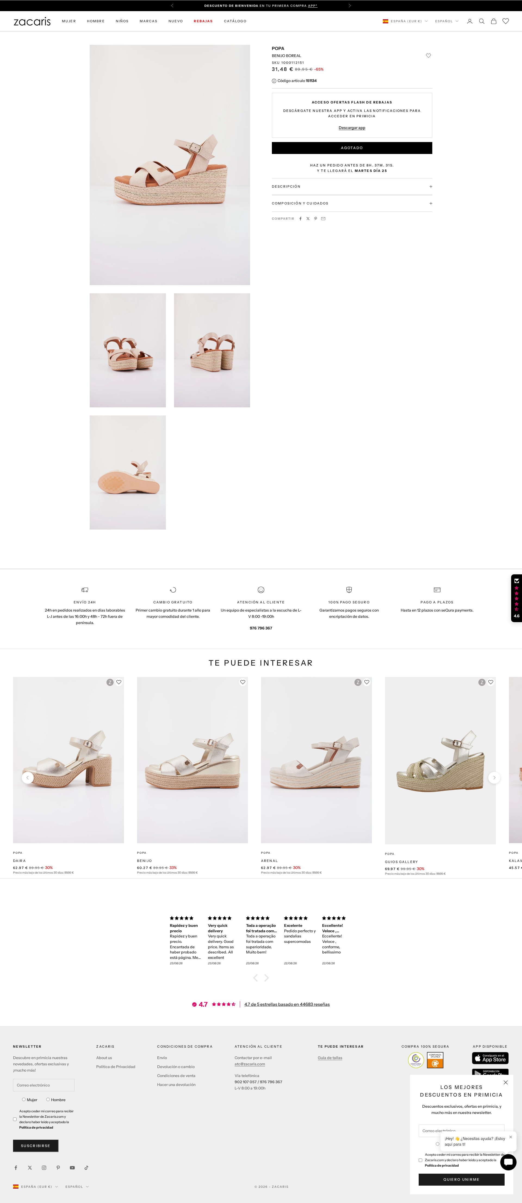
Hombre (58, 1099)
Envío (162, 1057)
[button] (257, 977)
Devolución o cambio (176, 1066)
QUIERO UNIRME (461, 1179)
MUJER (69, 21)
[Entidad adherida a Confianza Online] (425, 1060)
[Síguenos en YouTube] (72, 1167)
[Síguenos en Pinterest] (58, 1167)
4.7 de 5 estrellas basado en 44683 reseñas (287, 1004)
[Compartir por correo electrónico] (323, 218)
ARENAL (269, 861)
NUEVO (176, 21)
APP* (313, 6)
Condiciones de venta (176, 1075)
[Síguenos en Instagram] (44, 1167)
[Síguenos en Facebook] (15, 1167)
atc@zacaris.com (250, 1064)
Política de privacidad (442, 1165)
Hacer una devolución (176, 1084)
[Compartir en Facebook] (300, 218)
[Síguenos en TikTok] (86, 1167)
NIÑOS (122, 21)
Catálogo (235, 21)
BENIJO (144, 861)
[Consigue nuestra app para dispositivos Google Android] (490, 1074)
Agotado (352, 148)
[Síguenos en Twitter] (30, 1167)
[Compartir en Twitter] (308, 218)
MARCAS (149, 21)
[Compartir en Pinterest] (315, 218)
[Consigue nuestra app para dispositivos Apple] (490, 1058)
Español (444, 21)
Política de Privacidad (115, 1066)
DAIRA (19, 861)
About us (104, 1057)
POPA (278, 48)
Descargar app (352, 127)
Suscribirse (36, 1146)
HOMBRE (96, 21)
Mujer (32, 1099)
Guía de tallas (330, 1057)
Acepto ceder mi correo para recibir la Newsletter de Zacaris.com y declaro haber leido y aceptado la (465, 1159)
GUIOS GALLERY (401, 862)
